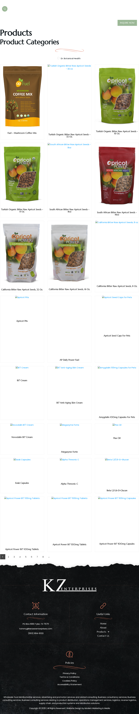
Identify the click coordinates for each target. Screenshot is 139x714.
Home (5, 23)
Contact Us (50, 23)
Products (30, 23)
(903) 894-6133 (20, 8)
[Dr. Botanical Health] (58, 58)
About (17, 23)
